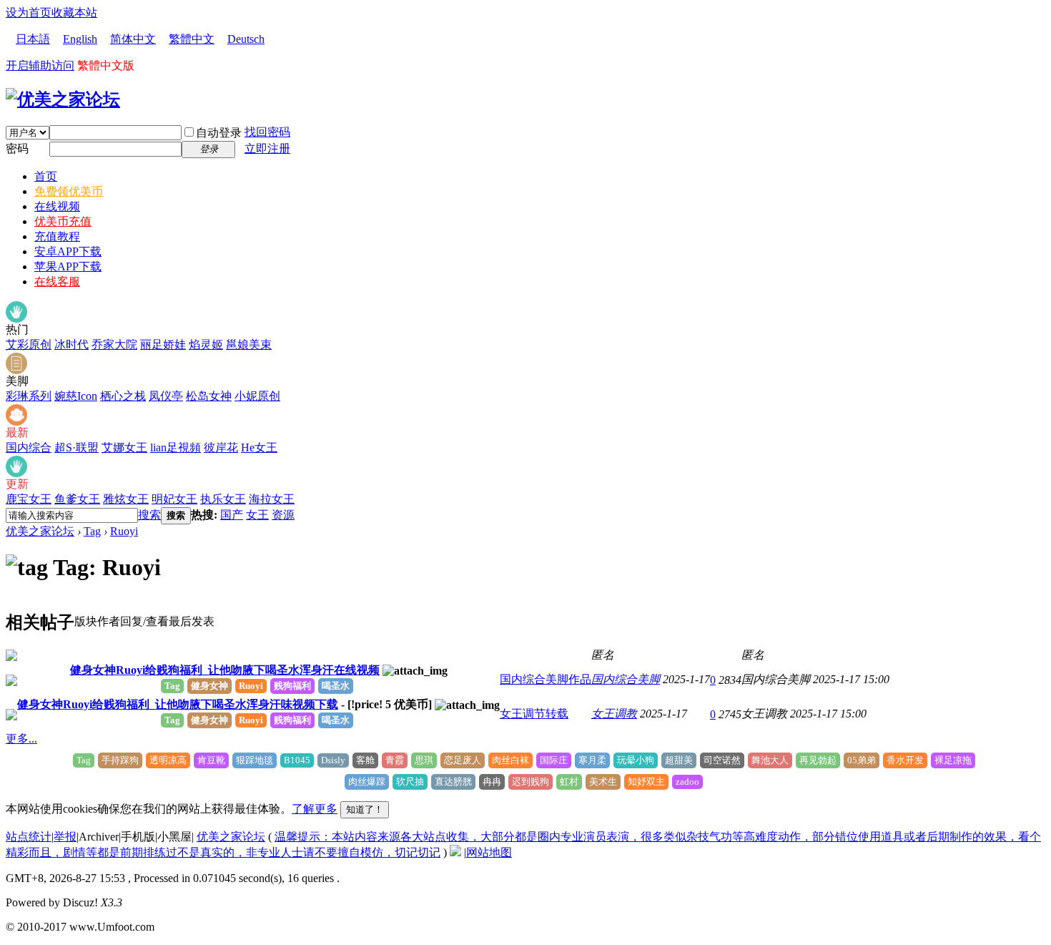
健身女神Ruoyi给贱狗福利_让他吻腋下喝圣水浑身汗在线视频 (225, 670)
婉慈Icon (75, 396)
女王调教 (614, 713)
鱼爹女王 (77, 499)
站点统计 (28, 837)
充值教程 (57, 236)
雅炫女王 (126, 499)
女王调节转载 (534, 713)
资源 (283, 515)
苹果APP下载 (68, 266)
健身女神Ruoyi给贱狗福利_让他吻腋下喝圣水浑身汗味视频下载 (177, 704)
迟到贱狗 (530, 781)
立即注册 (267, 148)
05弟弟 (861, 760)
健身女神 (209, 685)
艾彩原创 (28, 344)
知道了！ (364, 809)
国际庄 (554, 760)
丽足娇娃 (163, 344)
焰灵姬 (206, 344)
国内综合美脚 (625, 679)
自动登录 (219, 133)
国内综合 (28, 447)
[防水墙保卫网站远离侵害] (455, 852)
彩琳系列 (28, 396)
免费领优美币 (68, 191)
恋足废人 (462, 760)
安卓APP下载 (68, 251)
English (80, 39)
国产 (231, 515)
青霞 (394, 760)
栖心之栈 (123, 396)
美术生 (603, 781)
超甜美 (679, 760)
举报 (65, 837)
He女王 (259, 447)
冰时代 (71, 344)
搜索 (149, 515)
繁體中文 (191, 39)
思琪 (424, 760)
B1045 (297, 760)
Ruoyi (124, 531)
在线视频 (57, 206)
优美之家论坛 (40, 531)
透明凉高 (168, 760)
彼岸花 (221, 447)
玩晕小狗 (635, 760)
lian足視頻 (175, 447)
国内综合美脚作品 (545, 679)
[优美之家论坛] (63, 99)
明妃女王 (174, 499)
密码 (17, 148)
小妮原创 (257, 396)
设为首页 (28, 12)
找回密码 (267, 132)
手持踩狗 (120, 760)
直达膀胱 (453, 781)
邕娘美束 (249, 344)
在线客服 (57, 281)
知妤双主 (646, 781)
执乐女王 (223, 499)
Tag (92, 531)
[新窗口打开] (11, 657)
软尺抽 (410, 781)
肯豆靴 (211, 760)
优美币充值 (63, 221)
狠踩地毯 (254, 760)
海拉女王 (272, 499)
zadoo (687, 781)
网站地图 (489, 852)
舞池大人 (770, 760)
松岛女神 (209, 396)
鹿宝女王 (28, 499)
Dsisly (333, 760)
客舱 (365, 760)
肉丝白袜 (510, 760)
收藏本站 (74, 12)
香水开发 (905, 760)
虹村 (569, 781)
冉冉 (492, 781)
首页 (45, 176)
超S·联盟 (76, 447)
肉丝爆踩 (366, 781)
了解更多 (314, 809)
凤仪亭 (166, 396)
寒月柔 (592, 760)
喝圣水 (336, 685)
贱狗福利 (292, 685)
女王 (257, 515)
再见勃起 (818, 760)
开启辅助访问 (40, 65)
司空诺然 (722, 760)
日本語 (33, 39)
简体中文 (133, 39)
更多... (21, 739)
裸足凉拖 (953, 760)
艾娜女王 (124, 447)
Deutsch (246, 39)
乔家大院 (114, 344)
